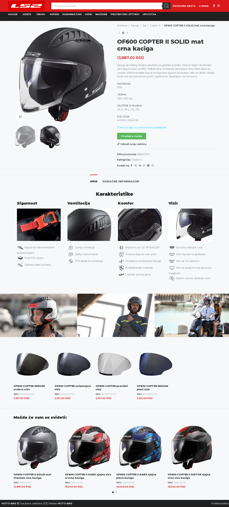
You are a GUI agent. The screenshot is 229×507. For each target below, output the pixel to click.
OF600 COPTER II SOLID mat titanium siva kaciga (32, 476)
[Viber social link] (153, 165)
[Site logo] (26, 5)
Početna (122, 25)
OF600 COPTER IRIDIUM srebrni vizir (29, 388)
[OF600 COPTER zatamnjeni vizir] (73, 364)
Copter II (155, 25)
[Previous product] (119, 33)
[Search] (166, 6)
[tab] (93, 180)
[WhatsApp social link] (144, 165)
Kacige (135, 25)
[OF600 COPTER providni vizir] (114, 364)
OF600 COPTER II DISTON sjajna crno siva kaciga (189, 476)
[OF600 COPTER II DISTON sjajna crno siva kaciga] (192, 447)
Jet (144, 25)
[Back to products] (123, 33)
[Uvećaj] (20, 117)
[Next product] (127, 33)
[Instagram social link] (218, 5)
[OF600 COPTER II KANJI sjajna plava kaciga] (140, 447)
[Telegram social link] (148, 165)
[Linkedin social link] (140, 165)
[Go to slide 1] (113, 492)
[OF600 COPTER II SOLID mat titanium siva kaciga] (38, 447)
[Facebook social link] (214, 5)
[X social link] (136, 165)
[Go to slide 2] (116, 492)
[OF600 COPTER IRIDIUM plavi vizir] (155, 364)
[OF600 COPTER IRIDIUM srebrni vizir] (32, 364)
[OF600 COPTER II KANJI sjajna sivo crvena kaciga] (89, 447)
